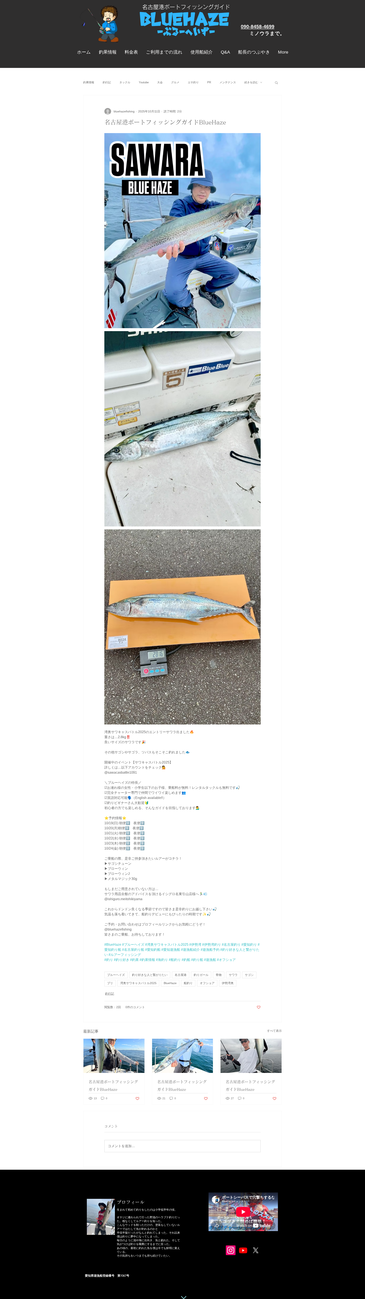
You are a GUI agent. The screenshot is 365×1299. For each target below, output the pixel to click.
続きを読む (251, 82)
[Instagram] (231, 1250)
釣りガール (201, 975)
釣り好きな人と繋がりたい (150, 975)
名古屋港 (181, 975)
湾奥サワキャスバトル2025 (138, 983)
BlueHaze (170, 983)
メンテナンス (227, 82)
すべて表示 (274, 1030)
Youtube (144, 82)
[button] (276, 82)
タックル (124, 82)
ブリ (110, 983)
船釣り (188, 983)
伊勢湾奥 (228, 983)
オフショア (207, 983)
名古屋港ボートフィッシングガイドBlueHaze (113, 1085)
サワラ (233, 975)
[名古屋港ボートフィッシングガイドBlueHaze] (113, 1056)
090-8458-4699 (257, 26)
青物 (219, 975)
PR (209, 82)
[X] (255, 1250)
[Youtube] (243, 1250)
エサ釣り (193, 82)
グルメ (175, 82)
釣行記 (107, 82)
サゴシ (249, 975)
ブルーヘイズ (116, 975)
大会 (160, 82)
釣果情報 (88, 82)
